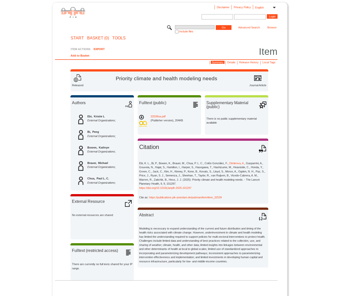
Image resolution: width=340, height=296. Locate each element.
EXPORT (99, 49)
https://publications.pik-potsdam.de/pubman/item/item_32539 (185, 197)
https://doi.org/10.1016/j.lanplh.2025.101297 (165, 187)
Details (231, 62)
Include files (186, 31)
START (77, 38)
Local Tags (269, 62)
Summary (218, 62)
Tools (119, 38)
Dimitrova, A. (236, 163)
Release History (249, 62)
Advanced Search (249, 27)
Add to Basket (80, 55)
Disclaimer (223, 7)
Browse (272, 27)
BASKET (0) (98, 38)
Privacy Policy (242, 7)
